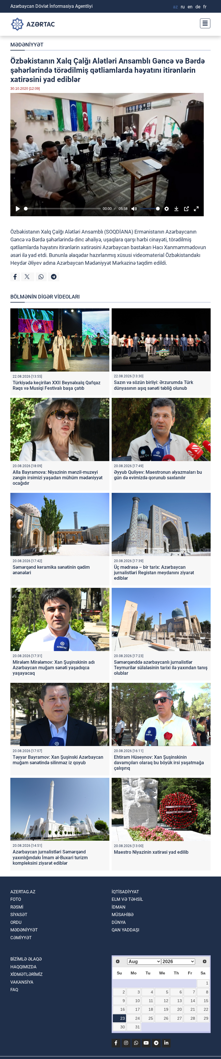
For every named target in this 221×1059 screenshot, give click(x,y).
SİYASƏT (18, 914)
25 (150, 1018)
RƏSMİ (16, 907)
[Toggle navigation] (203, 23)
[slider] (62, 208)
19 (166, 1009)
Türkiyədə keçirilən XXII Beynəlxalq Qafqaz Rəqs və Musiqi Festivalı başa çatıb (56, 385)
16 (122, 1009)
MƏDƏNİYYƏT (26, 45)
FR (204, 7)
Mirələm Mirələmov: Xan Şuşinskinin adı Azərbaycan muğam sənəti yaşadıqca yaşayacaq (54, 667)
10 (137, 1000)
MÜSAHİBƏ (123, 914)
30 (122, 1027)
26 (166, 1018)
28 (192, 1018)
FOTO (15, 899)
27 (179, 1018)
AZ (175, 7)
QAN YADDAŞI (125, 930)
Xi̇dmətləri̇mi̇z (26, 974)
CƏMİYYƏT (21, 937)
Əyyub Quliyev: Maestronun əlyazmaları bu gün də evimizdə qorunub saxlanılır (158, 474)
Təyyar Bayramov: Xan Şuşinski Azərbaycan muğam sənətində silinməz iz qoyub (58, 759)
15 (206, 1000)
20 (179, 1009)
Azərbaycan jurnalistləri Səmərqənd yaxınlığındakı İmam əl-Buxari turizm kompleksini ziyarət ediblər (50, 857)
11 (151, 1000)
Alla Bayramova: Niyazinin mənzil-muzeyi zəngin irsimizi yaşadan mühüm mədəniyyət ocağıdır (57, 477)
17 (137, 1009)
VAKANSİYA (21, 982)
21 (192, 1009)
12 (166, 1000)
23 (122, 1018)
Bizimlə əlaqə (26, 959)
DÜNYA (119, 922)
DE (197, 7)
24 (137, 1018)
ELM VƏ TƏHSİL (127, 899)
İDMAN (118, 907)
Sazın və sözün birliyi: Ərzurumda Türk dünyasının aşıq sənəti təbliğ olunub (153, 385)
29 (206, 1018)
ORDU (16, 922)
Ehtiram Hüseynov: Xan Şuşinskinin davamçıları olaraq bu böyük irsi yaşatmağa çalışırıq (159, 762)
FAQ (14, 989)
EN (190, 7)
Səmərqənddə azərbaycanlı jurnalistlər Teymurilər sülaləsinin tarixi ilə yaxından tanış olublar (160, 667)
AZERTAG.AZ (22, 891)
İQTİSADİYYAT (125, 891)
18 (150, 1009)
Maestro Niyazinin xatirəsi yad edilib (151, 852)
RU (183, 7)
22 (206, 1009)
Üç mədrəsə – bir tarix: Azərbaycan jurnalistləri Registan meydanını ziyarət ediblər (154, 572)
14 (192, 1000)
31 (137, 1027)
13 (179, 1000)
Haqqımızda (23, 966)
